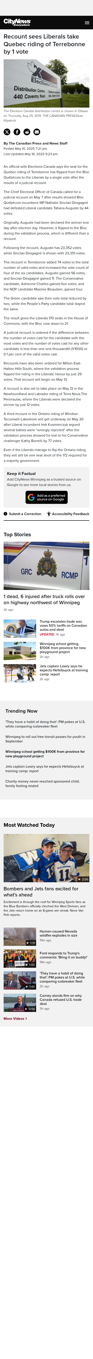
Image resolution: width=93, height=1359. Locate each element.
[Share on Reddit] (26, 132)
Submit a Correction (25, 514)
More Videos (14, 1018)
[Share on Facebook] (17, 132)
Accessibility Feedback (70, 514)
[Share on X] (7, 132)
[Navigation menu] (87, 22)
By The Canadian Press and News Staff (35, 143)
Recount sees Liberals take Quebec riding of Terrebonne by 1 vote (44, 44)
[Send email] (36, 132)
